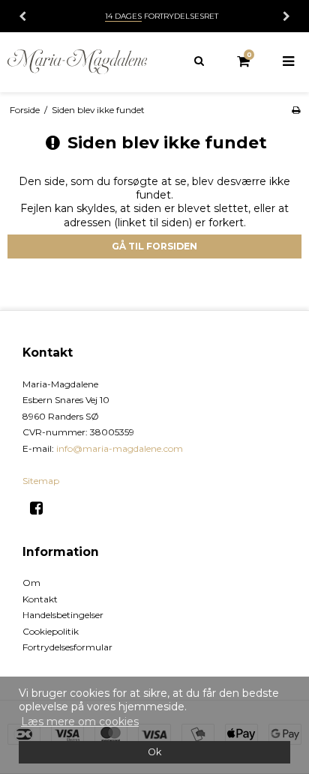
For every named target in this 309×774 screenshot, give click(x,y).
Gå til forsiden (154, 246)
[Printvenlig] (296, 109)
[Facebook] (41, 508)
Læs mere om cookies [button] (80, 721)
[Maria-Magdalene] (77, 61)
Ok (154, 752)
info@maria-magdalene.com (119, 448)
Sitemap (40, 480)
